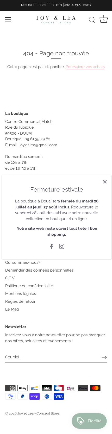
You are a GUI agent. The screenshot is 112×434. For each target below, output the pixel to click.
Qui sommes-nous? (22, 262)
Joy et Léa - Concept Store (38, 413)
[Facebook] (51, 246)
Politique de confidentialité (29, 286)
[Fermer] (105, 181)
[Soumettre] (104, 357)
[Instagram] (61, 246)
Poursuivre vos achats (85, 66)
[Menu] (8, 19)
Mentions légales (20, 293)
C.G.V (10, 278)
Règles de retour (20, 301)
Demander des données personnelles (39, 270)
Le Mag (12, 309)
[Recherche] (92, 20)
